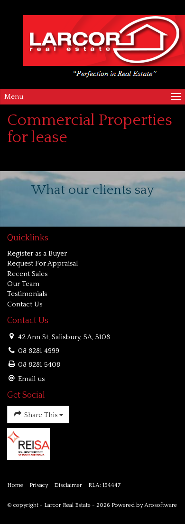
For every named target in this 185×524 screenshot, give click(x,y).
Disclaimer (68, 485)
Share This (40, 415)
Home (15, 485)
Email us (31, 379)
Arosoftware (160, 505)
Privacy (38, 485)
